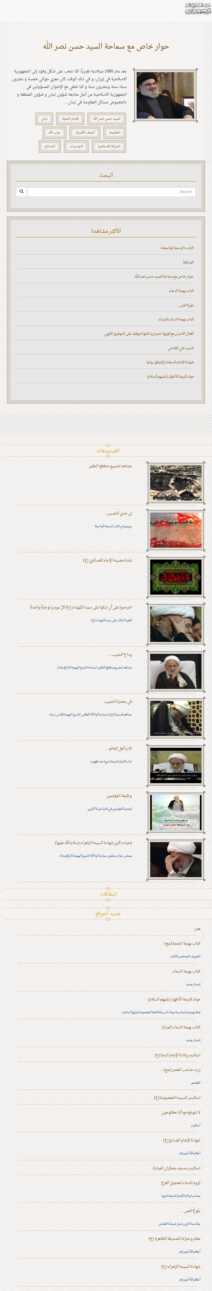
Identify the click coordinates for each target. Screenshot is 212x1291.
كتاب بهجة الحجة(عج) (182, 943)
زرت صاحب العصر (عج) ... (180, 1070)
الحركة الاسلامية (108, 146)
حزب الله (54, 133)
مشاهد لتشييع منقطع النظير (110, 466)
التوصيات (76, 146)
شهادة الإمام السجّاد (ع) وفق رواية (170, 362)
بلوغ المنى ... (185, 305)
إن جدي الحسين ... (117, 513)
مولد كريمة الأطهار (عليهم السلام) (170, 376)
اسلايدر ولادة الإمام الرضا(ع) (177, 1055)
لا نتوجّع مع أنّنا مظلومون (180, 1112)
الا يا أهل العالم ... (118, 748)
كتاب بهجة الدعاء (181, 291)
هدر (197, 929)
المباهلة (188, 262)
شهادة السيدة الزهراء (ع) (180, 1267)
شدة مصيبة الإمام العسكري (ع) (107, 560)
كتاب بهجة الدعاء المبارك (176, 319)
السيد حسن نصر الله (106, 119)
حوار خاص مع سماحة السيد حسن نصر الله (106, 47)
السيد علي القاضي (181, 348)
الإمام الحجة (70, 119)
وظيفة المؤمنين (119, 796)
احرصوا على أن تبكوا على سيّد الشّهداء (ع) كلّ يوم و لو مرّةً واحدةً (81, 607)
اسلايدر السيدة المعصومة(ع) (177, 1098)
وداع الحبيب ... (120, 654)
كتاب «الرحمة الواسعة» (177, 248)
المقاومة (114, 133)
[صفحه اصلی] (197, 8)
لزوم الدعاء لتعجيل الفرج (180, 1183)
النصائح (49, 146)
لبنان (44, 119)
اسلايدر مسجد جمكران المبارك (176, 1168)
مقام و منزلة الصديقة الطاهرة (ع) (174, 1239)
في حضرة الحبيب (118, 701)
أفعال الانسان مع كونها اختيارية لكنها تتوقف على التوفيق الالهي (149, 333)
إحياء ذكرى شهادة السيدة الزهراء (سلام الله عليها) (93, 843)
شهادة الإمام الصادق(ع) (181, 1140)
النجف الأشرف (85, 133)
